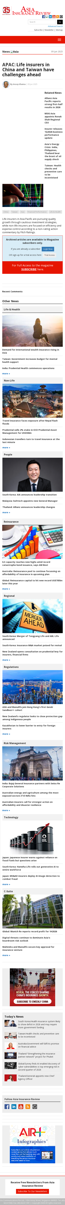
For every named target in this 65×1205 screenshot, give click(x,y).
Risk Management (15, 743)
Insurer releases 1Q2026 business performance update (54, 133)
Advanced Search (55, 26)
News (6, 51)
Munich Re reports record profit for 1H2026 (29, 931)
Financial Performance (37, 212)
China (5, 212)
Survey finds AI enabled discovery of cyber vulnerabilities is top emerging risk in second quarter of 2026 (39, 1066)
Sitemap (59, 30)
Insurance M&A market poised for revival (32, 645)
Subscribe (38, 30)
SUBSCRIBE (29, 269)
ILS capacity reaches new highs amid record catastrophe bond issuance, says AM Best (26, 563)
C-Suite (8, 891)
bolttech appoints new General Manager (30, 500)
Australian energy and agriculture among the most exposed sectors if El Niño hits (30, 794)
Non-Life (9, 380)
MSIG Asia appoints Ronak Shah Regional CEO (53, 118)
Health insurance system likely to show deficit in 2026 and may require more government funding (39, 1024)
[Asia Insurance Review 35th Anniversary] (32, 10)
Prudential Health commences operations (28, 368)
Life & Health (55, 212)
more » (6, 373)
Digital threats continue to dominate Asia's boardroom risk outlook (26, 939)
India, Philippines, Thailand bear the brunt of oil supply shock (53, 153)
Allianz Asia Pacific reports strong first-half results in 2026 (54, 103)
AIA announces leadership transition (29, 494)
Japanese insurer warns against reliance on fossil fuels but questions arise (29, 859)
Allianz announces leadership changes (28, 507)
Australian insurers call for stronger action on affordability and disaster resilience (27, 803)
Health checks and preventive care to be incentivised (53, 171)
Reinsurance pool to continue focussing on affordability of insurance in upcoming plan (31, 573)
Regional (9, 595)
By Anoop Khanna (18, 84)
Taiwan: (49, 165)
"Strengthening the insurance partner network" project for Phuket (36, 1055)
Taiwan (14, 212)
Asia (22, 212)
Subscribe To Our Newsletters (32, 1191)
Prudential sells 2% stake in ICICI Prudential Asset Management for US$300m (29, 431)
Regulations (11, 667)
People (8, 454)
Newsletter (49, 30)
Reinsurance (11, 521)
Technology (11, 817)
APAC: (9, 64)
